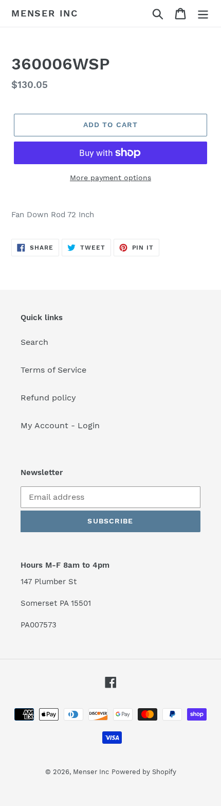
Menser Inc (44, 13)
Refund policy (48, 397)
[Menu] (203, 13)
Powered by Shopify (144, 772)
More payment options (110, 177)
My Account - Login (60, 425)
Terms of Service (53, 370)
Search (34, 342)
